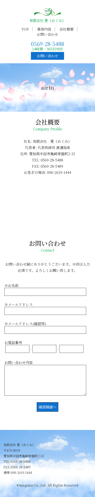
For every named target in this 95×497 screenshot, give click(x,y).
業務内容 (44, 29)
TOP (25, 29)
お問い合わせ (47, 34)
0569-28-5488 (47, 44)
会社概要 (66, 29)
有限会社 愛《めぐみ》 (47, 20)
